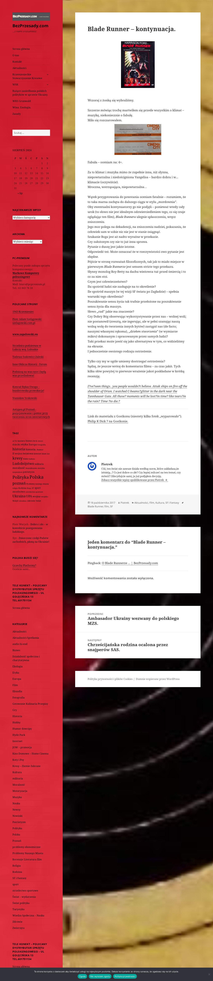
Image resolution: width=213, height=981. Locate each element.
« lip (20, 193)
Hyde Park (18, 735)
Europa (33, 444)
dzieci (40, 441)
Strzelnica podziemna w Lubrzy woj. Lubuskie (26, 347)
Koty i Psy (18, 760)
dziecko (16, 444)
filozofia (17, 691)
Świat (38, 500)
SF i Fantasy (19, 878)
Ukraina (19, 496)
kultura (32, 459)
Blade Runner (95, 506)
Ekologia (17, 666)
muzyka (41, 468)
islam (44, 453)
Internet (37, 454)
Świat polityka (20, 903)
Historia (17, 716)
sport (38, 488)
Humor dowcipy (22, 728)
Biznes (16, 650)
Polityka (20, 477)
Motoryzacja (19, 791)
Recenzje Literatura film (27, 859)
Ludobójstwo (23, 463)
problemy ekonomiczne (26, 847)
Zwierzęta (18, 928)
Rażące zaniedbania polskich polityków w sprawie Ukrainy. (30, 92)
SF (33, 488)
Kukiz (25, 458)
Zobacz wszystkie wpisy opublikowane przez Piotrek (132, 480)
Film (15, 685)
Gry (14, 710)
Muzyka (17, 797)
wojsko (44, 496)
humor (40, 449)
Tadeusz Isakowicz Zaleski (28, 356)
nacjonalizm (17, 472)
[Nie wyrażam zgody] (209, 974)
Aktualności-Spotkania (25, 637)
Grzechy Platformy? (24, 565)
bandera (21, 441)
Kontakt (17, 61)
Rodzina (22, 488)
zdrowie (31, 500)
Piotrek (125, 502)
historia (18, 449)
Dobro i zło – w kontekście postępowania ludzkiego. (30, 528)
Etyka (15, 672)
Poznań (16, 840)
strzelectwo (18, 491)
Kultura (17, 772)
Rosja (29, 488)
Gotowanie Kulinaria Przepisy (30, 703)
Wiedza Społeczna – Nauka (28, 915)
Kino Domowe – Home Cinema (30, 753)
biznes (29, 440)
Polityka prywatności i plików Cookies (110, 679)
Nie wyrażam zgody (100, 976)
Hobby (16, 722)
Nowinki (17, 816)
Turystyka (18, 909)
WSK (15, 84)
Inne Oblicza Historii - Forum (29, 364)
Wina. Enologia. (21, 107)
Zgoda (82, 976)
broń (35, 441)
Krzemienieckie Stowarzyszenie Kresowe (27, 76)
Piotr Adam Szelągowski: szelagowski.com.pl (27, 321)
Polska (36, 477)
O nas (15, 55)
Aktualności (19, 68)
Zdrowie (17, 921)
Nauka (16, 803)
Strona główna (21, 49)
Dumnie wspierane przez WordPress (158, 679)
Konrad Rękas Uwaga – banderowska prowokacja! (28, 388)
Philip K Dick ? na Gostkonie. (108, 421)
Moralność (18, 784)
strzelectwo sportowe (34, 492)
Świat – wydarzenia (24, 896)
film (106, 506)
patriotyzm (28, 471)
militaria (39, 463)
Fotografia (41, 444)
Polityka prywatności (125, 976)
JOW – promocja (22, 747)
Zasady (16, 114)
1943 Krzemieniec (23, 311)
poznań (19, 483)
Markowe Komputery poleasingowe (25, 274)
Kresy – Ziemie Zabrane (26, 766)
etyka (24, 444)
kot (48, 454)
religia (15, 488)
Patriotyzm (19, 822)
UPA (29, 496)
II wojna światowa (22, 453)
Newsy (16, 809)
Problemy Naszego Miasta (27, 853)
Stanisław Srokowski (24, 398)
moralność (18, 468)
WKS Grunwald (21, 101)
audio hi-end (19, 644)
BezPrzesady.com (30, 25)
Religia (16, 865)
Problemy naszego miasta (37, 484)
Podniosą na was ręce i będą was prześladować (29, 373)
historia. (31, 449)
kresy (17, 458)
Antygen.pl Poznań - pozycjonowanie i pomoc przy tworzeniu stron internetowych (31, 413)
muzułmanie (31, 468)
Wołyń (15, 501)
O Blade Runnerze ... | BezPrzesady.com (130, 563)
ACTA (14, 441)
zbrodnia (23, 501)
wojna (37, 496)
